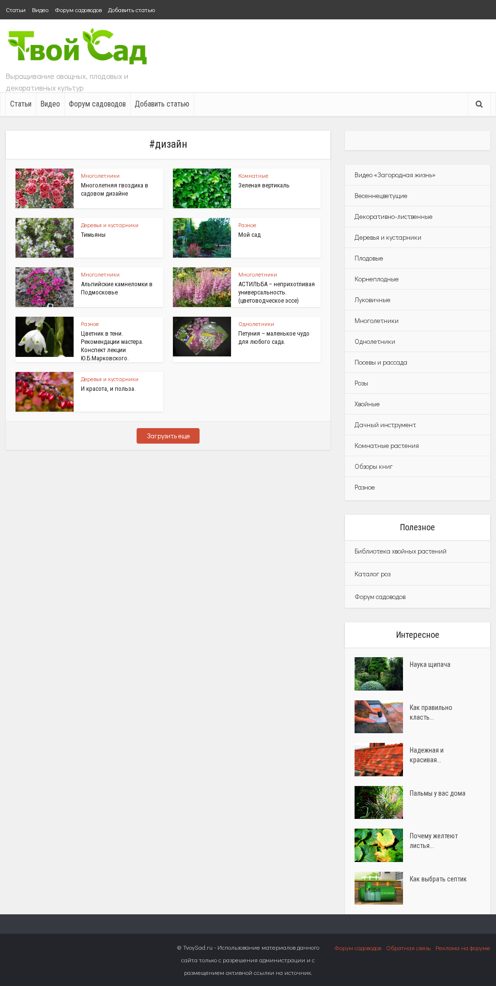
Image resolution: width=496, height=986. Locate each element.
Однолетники (256, 323)
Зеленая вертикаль (264, 185)
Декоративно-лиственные (394, 216)
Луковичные (372, 299)
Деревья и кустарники (110, 225)
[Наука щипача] (382, 674)
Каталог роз (372, 573)
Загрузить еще (168, 435)
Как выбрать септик (438, 879)
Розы (361, 382)
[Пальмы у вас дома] (382, 802)
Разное (247, 225)
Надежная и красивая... (427, 755)
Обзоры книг (374, 466)
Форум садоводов (78, 9)
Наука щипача (430, 664)
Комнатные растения (387, 445)
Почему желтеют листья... (434, 840)
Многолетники (100, 175)
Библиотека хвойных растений (401, 550)
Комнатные (253, 175)
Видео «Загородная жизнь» (395, 174)
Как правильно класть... (431, 712)
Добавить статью (131, 9)
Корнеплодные (377, 278)
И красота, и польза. (108, 388)
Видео (40, 9)
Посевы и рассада (381, 362)
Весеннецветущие (381, 195)
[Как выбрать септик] (382, 888)
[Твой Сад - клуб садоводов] (78, 47)
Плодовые (369, 257)
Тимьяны (93, 234)
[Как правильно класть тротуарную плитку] (382, 716)
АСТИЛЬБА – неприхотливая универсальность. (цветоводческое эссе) (276, 292)
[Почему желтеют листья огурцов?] (382, 845)
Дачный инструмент (385, 424)
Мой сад (249, 234)
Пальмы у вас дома (437, 793)
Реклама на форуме (462, 947)
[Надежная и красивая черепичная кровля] (382, 759)
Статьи (16, 9)
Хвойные (367, 403)
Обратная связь (408, 947)
